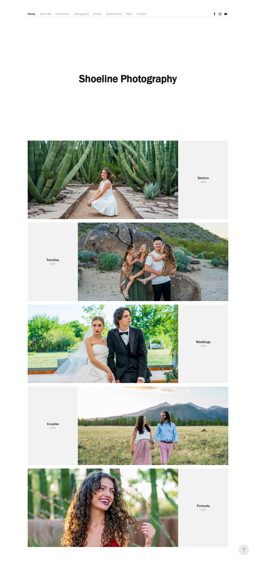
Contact (141, 14)
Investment (62, 14)
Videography (81, 14)
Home (31, 14)
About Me (45, 14)
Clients (97, 14)
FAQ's (129, 14)
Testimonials (114, 14)
